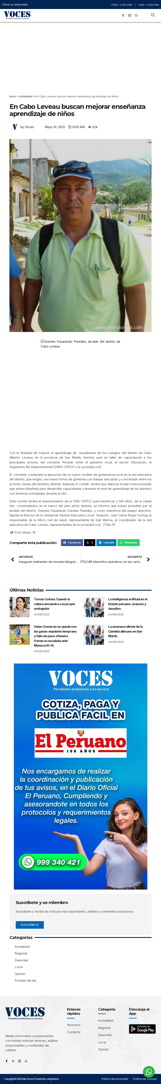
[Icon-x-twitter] (13, 1061)
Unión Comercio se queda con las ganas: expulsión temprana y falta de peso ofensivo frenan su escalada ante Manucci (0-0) (55, 636)
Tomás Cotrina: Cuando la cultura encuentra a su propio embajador (54, 604)
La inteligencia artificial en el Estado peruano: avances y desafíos (127, 604)
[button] (111, 15)
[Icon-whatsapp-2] (136, 15)
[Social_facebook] (116, 15)
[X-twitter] (123, 15)
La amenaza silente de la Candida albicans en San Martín (125, 631)
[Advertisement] (80, 53)
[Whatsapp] (26, 1061)
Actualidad (25, 96)
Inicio (12, 96)
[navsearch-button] (153, 15)
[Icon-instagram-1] (129, 15)
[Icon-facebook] (6, 1061)
